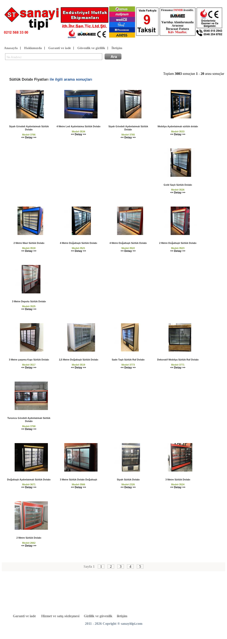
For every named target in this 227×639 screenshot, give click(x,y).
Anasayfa (11, 48)
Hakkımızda (33, 48)
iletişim (122, 616)
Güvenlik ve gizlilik (91, 48)
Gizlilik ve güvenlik (98, 616)
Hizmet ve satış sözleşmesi (60, 616)
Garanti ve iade (59, 48)
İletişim (117, 48)
